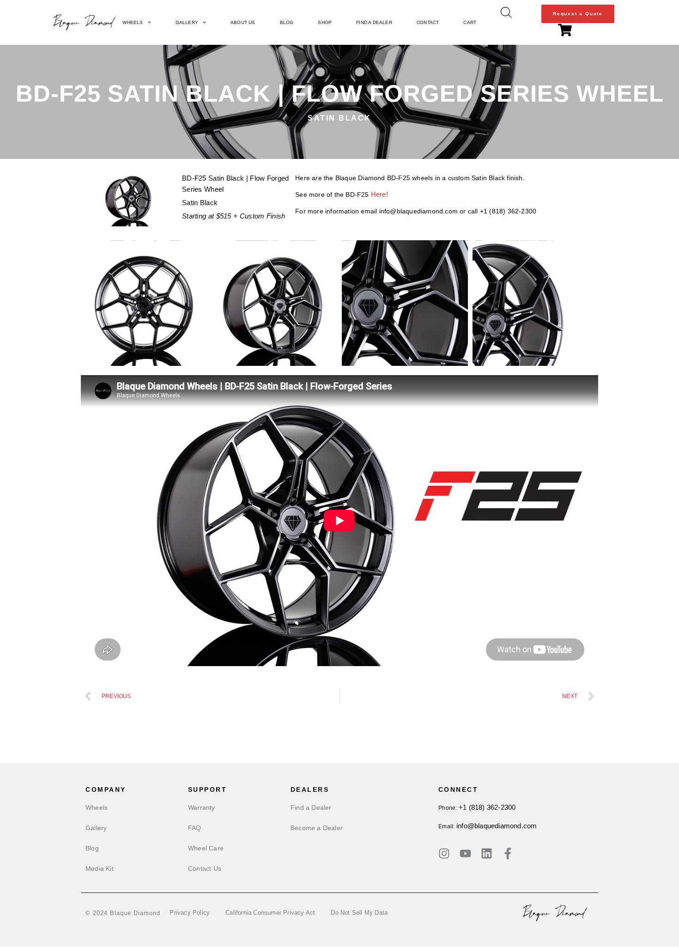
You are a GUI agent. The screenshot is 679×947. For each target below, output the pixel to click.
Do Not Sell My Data (359, 912)
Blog (287, 22)
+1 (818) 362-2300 (487, 807)
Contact (428, 22)
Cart (469, 22)
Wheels (132, 22)
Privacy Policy (190, 912)
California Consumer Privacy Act (270, 912)
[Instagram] (444, 853)
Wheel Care (206, 848)
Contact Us (204, 868)
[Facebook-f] (508, 853)
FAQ (194, 828)
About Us (242, 22)
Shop (325, 22)
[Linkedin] (486, 853)
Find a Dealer (374, 22)
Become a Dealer (317, 828)
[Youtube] (465, 853)
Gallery (187, 22)
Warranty (201, 807)
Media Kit (99, 868)
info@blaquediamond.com (496, 826)
